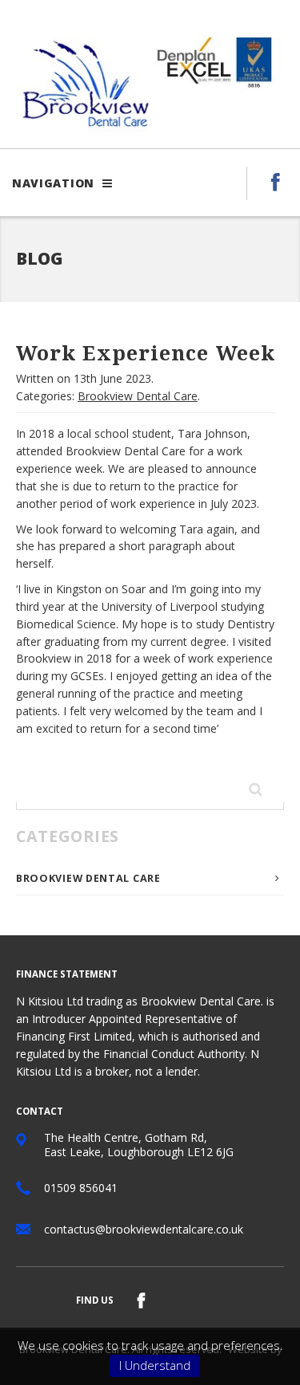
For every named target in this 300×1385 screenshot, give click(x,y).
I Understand (154, 1365)
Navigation (55, 183)
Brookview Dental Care (138, 395)
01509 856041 (81, 1187)
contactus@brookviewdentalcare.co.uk (143, 1229)
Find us (95, 1300)
